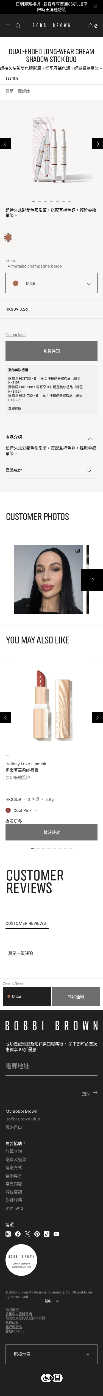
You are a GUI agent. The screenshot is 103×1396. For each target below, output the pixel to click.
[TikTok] (46, 1234)
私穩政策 (12, 1322)
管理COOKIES (15, 1331)
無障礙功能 (13, 1327)
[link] (93, 25)
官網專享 (13, 1175)
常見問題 (13, 1183)
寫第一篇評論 (17, 90)
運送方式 (13, 1167)
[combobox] (51, 1354)
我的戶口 (13, 1127)
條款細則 (12, 1310)
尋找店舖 (13, 1191)
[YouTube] (56, 1234)
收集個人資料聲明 (18, 1314)
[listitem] (51, 749)
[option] (8, 237)
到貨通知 (51, 350)
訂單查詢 (13, 1151)
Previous (5, 143)
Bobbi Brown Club (22, 1118)
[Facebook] (18, 1234)
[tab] (27, 923)
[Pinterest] (37, 1234)
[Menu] (7, 25)
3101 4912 (14, 1208)
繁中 (48, 1301)
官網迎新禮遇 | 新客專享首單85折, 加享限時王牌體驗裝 (51, 6)
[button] (7, 25)
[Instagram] (8, 1234)
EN (56, 1301)
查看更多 (13, 821)
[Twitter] (27, 1234)
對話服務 (13, 1199)
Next (97, 143)
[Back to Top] (93, 1384)
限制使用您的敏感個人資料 (25, 1318)
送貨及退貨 (15, 1159)
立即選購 (14, 408)
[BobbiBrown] (51, 25)
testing (11, 78)
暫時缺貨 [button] (51, 832)
